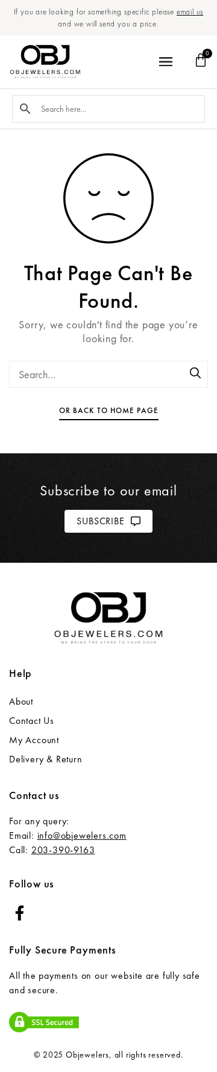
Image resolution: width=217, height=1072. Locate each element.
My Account (34, 740)
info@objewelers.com (82, 835)
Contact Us (31, 720)
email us (190, 12)
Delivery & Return (46, 759)
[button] (166, 62)
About (21, 701)
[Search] (196, 374)
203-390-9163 (63, 850)
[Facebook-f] (19, 912)
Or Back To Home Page (109, 410)
